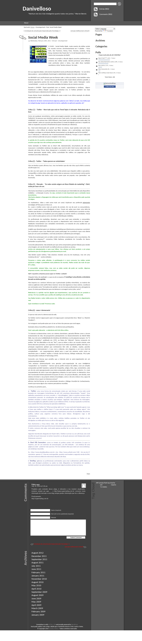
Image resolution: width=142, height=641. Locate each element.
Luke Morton (107, 485)
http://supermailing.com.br (40, 498)
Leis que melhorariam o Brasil (80, 31)
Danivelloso (37, 9)
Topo (88, 474)
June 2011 (36, 569)
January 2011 (38, 576)
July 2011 (36, 566)
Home (32, 27)
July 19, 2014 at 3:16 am (39, 486)
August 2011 (37, 563)
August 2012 (37, 553)
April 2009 (36, 605)
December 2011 (39, 556)
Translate (110, 31)
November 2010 (39, 579)
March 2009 (37, 608)
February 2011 (38, 572)
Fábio (34, 484)
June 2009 (36, 598)
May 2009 (36, 602)
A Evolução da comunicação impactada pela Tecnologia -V (42, 31)
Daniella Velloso (53, 629)
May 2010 (36, 585)
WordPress (74, 624)
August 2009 (37, 595)
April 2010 (36, 589)
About (26, 23)
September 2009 (39, 592)
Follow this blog (110, 86)
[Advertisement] (109, 139)
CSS (54, 624)
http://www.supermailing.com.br (64, 491)
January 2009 (38, 615)
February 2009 (38, 611)
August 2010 (37, 582)
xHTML (50, 624)
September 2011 (39, 559)
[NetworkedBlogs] (110, 83)
